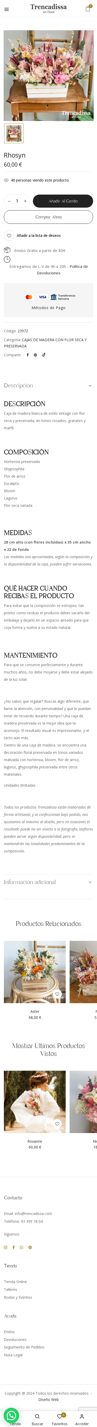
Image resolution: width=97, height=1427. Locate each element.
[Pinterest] (35, 354)
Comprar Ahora (48, 217)
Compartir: (12, 354)
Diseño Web (48, 1399)
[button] (88, 8)
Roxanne (34, 1141)
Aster (35, 1011)
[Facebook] (28, 354)
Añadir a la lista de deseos (39, 235)
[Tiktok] (44, 354)
